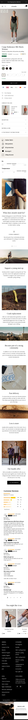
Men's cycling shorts (20, 657)
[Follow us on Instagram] (20, 686)
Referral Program (6, 652)
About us (4, 644)
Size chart (24, 72)
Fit (2, 124)
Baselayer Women (9, 629)
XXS (3, 75)
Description (5, 120)
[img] (11, 514)
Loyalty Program (6, 655)
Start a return (5, 684)
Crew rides (4, 660)
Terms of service (6, 681)
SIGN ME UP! (21, 714)
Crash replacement (6, 658)
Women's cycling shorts (20, 660)
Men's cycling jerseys (21, 650)
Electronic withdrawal (7, 689)
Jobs (3, 669)
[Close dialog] (27, 702)
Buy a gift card (19, 671)
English (14, 700)
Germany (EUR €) (6, 700)
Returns (4, 650)
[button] (7, 497)
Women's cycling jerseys (20, 653)
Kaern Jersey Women (14, 107)
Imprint (3, 695)
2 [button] (10, 597)
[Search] (5, 6)
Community (4, 663)
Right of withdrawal (6, 686)
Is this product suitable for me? (10, 132)
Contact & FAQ (5, 647)
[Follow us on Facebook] (17, 686)
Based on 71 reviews (9, 495)
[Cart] (25, 6)
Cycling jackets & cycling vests (20, 665)
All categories (19, 644)
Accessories (18, 669)
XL (24, 75)
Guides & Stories (6, 666)
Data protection (5, 692)
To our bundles (14, 482)
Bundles (17, 647)
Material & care (6, 128)
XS (7, 75)
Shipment (4, 678)
